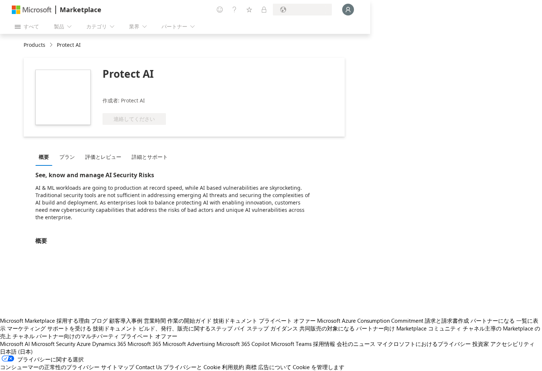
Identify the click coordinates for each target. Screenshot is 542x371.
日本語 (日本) (16, 351)
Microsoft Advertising (189, 343)
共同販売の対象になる (327, 328)
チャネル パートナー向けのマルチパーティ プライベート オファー (95, 336)
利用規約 (233, 367)
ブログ (99, 320)
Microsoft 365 (144, 343)
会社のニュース (356, 343)
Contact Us (149, 367)
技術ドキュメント (235, 320)
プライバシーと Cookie (191, 367)
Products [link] (34, 44)
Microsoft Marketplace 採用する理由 (45, 320)
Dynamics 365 (109, 343)
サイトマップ (117, 367)
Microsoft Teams (291, 343)
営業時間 (155, 320)
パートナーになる (492, 320)
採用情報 (324, 343)
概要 (44, 156)
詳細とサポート (150, 156)
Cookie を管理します (318, 367)
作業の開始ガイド (189, 320)
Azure (84, 343)
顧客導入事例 (125, 320)
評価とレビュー (103, 156)
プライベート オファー (287, 320)
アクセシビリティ (512, 343)
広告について (274, 367)
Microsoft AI (15, 343)
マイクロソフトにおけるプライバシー (424, 343)
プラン (67, 156)
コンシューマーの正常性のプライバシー (50, 367)
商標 (251, 367)
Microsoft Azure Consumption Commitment (370, 320)
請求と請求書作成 (447, 320)
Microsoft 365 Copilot (243, 343)
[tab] (45, 156)
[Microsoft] (32, 10)
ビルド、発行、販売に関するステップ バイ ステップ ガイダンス (218, 328)
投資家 (480, 343)
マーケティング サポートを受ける (49, 328)
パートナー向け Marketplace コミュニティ (408, 328)
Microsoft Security (53, 343)
